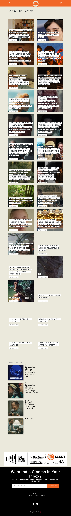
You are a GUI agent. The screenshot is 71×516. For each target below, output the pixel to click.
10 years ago (14, 277)
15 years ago (14, 301)
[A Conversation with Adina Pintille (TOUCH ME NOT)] (50, 244)
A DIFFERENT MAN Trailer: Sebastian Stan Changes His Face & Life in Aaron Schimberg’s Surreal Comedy (21, 127)
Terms (36, 495)
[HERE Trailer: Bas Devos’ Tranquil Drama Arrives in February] (21, 196)
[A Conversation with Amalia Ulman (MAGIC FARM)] (50, 30)
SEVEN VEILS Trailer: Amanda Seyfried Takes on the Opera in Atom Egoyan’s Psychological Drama (20, 56)
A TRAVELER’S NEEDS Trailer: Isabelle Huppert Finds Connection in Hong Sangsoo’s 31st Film (19, 80)
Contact (30, 495)
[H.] (50, 267)
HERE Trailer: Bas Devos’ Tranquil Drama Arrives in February (21, 200)
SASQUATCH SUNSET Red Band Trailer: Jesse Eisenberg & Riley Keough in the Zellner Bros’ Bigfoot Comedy (20, 174)
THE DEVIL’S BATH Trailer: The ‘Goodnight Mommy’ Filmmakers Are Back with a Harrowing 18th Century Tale (50, 127)
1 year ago (13, 40)
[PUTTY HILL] (21, 291)
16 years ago (43, 301)
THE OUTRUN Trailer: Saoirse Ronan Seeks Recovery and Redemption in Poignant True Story (21, 103)
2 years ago (42, 64)
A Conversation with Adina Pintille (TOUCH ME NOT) (49, 248)
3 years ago (43, 182)
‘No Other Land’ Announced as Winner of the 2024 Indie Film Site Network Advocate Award (49, 56)
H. (39, 274)
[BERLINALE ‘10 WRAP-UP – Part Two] (50, 315)
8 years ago (42, 253)
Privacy (43, 495)
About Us (35, 493)
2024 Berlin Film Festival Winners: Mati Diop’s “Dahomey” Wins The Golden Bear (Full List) (49, 151)
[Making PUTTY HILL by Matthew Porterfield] (50, 338)
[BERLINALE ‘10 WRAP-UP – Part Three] (21, 315)
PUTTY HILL (14, 298)
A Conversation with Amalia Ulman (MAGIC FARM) (48, 35)
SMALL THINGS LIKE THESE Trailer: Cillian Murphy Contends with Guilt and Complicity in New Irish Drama (50, 80)
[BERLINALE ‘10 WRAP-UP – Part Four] (50, 291)
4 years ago (13, 253)
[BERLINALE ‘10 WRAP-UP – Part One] (21, 338)
